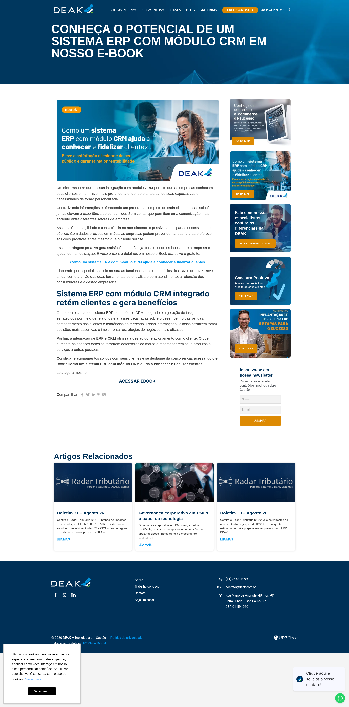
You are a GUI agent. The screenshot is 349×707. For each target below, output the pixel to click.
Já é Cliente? (272, 10)
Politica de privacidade (126, 638)
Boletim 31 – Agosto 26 (80, 513)
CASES (175, 10)
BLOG (190, 10)
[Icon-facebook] (55, 595)
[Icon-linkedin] (73, 595)
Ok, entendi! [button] (42, 691)
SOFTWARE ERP (122, 10)
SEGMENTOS (152, 10)
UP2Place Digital (94, 643)
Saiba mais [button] (33, 679)
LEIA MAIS (63, 539)
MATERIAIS (208, 10)
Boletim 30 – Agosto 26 (243, 513)
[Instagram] (64, 595)
